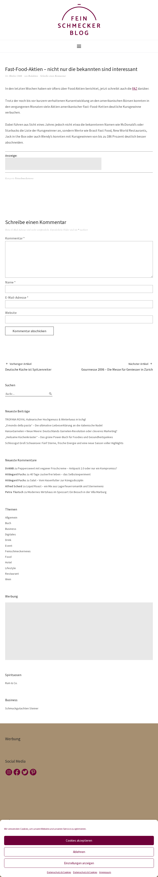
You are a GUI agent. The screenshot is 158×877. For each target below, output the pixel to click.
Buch (8, 523)
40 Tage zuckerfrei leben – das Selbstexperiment (60, 474)
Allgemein (11, 517)
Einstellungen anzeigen (79, 863)
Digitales (10, 534)
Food (8, 557)
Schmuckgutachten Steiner (21, 708)
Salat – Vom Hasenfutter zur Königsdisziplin (56, 480)
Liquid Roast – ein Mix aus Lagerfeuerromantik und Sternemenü (64, 486)
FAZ (134, 88)
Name (10, 282)
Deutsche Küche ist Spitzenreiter (28, 366)
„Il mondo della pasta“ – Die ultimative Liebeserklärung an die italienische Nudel (53, 425)
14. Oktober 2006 (13, 75)
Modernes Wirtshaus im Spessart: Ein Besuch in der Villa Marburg (67, 492)
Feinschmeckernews (24, 178)
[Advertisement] (54, 164)
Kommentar (15, 238)
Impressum (105, 872)
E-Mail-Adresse (16, 297)
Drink (8, 540)
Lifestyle (10, 568)
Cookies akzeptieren (79, 840)
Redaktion (33, 75)
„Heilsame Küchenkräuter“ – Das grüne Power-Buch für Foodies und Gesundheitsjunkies (59, 437)
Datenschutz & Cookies (59, 872)
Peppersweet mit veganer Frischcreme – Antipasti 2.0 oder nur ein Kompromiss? (67, 468)
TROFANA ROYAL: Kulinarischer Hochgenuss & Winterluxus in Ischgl (45, 419)
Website (11, 313)
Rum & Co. (11, 683)
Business (10, 529)
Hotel (8, 562)
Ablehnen (79, 852)
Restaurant (12, 573)
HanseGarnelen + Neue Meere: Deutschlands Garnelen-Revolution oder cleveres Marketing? (61, 431)
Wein (8, 579)
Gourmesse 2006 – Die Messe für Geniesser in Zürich (117, 366)
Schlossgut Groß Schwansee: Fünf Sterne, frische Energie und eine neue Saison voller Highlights (64, 443)
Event (8, 546)
